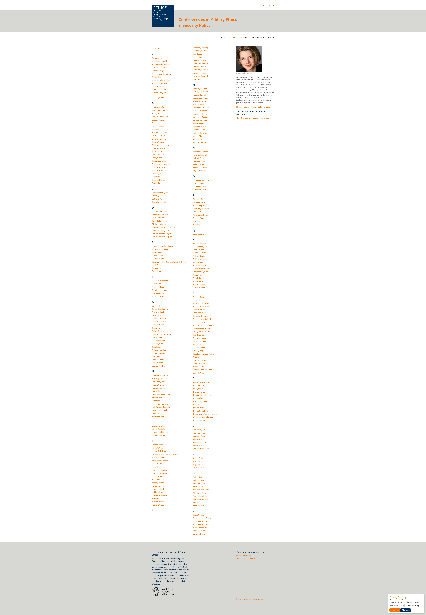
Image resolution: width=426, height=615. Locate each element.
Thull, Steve (198, 388)
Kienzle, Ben (157, 464)
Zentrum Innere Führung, (203, 518)
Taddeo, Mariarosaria (201, 382)
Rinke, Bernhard (199, 265)
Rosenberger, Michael (201, 272)
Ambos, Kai (156, 77)
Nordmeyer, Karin (200, 167)
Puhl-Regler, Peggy (200, 224)
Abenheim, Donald (159, 61)
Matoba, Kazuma (199, 104)
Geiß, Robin (156, 315)
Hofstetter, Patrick (159, 410)
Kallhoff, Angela (158, 448)
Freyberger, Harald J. (160, 293)
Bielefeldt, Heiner (159, 139)
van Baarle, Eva (199, 429)
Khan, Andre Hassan (160, 460)
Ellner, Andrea (157, 255)
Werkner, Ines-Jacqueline (203, 489)
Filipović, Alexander (160, 280)
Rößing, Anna (198, 275)
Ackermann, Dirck (159, 67)
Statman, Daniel (199, 360)
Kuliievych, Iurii (158, 492)
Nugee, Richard (199, 171)
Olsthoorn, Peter (199, 186)
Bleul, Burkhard (158, 148)
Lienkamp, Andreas (200, 63)
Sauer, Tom (197, 300)
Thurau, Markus (199, 392)
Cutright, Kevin (158, 199)
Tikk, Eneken (198, 398)
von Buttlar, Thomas (201, 439)
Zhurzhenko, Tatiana (201, 521)
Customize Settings (412, 606)
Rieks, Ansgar (198, 262)
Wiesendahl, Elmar (200, 496)
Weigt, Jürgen (198, 480)
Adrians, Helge (158, 70)
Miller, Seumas (199, 130)
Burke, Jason (157, 183)
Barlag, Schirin (158, 113)
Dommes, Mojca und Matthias (164, 227)
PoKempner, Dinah (200, 215)
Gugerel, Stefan (158, 366)
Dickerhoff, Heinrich (160, 221)
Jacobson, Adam (158, 426)
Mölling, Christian (200, 133)
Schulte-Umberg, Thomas (203, 325)
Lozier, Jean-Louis (200, 73)
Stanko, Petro (198, 357)
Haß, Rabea (156, 391)
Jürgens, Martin (158, 435)
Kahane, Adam (157, 445)
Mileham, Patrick (199, 126)
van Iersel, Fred (199, 433)
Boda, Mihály (157, 158)
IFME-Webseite (245, 555)
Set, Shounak (198, 335)
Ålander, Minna (158, 98)
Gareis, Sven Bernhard (161, 309)
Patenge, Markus (199, 199)
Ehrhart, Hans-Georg (160, 249)
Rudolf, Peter (198, 278)
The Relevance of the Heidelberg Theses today (253, 118)
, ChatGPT (156, 48)
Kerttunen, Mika (158, 457)
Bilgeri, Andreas (158, 142)
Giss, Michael (157, 337)
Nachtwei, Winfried (200, 152)
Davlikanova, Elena (159, 211)
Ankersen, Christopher (161, 80)
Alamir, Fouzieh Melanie (161, 74)
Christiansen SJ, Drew (160, 192)
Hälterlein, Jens (158, 381)
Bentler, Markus (158, 136)
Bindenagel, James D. (160, 145)
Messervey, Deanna (200, 117)
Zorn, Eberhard (199, 531)
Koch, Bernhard (158, 476)
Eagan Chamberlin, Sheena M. (163, 246)
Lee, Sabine (197, 54)
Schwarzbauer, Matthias (202, 328)
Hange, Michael (158, 385)
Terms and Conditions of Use (247, 558)
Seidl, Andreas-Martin (201, 332)
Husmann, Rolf (158, 416)
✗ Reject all (405, 610)
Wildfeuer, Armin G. (200, 499)
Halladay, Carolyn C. (160, 378)
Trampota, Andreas (200, 411)
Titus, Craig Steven (200, 401)
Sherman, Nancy (199, 338)
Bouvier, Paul (157, 173)
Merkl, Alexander (200, 111)
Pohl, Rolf (197, 212)
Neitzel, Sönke (199, 158)
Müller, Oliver (198, 136)
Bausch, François (158, 120)
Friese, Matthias (158, 296)
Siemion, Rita (198, 344)
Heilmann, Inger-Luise (161, 394)
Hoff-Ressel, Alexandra (161, 407)
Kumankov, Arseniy (159, 495)
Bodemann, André (159, 161)
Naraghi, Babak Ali (200, 155)
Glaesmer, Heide (158, 340)
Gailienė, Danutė (158, 306)
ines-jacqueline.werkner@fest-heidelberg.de (254, 107)
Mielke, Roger (198, 123)
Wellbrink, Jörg (199, 483)
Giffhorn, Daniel (158, 325)
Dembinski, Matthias (160, 214)
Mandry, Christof (199, 95)
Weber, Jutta (198, 477)
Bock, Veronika (158, 154)
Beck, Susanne (158, 126)
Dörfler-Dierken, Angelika (162, 233)
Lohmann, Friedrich (200, 70)
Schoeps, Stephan (200, 316)
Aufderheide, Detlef (160, 93)
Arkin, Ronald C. (158, 86)
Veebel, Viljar (198, 458)
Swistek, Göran (199, 373)
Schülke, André (199, 322)
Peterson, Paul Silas (201, 208)
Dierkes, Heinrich (159, 224)
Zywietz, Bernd (199, 534)
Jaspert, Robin (158, 432)
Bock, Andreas (157, 151)
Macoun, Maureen (200, 88)
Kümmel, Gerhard (159, 498)
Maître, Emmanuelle (201, 92)
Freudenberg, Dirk (159, 290)
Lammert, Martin (199, 51)
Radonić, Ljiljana (199, 243)
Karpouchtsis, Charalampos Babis (165, 454)
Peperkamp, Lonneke (201, 205)
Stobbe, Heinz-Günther (202, 369)
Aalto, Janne (157, 58)
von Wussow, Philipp (201, 448)
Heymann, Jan (157, 400)
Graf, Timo (156, 356)
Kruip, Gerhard (158, 489)
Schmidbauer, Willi (200, 313)
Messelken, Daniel (200, 114)
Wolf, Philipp (198, 502)
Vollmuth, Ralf (199, 467)
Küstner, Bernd (158, 501)
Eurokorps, (156, 268)
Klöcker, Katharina (159, 470)
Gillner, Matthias (158, 331)
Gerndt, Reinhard (159, 318)
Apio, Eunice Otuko (159, 83)
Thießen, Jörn (198, 385)
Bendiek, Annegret (159, 132)
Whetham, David (199, 493)
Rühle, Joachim (199, 284)
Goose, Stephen (158, 353)
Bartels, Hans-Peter (160, 117)
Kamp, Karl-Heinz (159, 451)
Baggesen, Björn (158, 107)
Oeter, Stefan (198, 183)
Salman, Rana (198, 297)
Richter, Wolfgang (200, 259)
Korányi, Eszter (158, 486)
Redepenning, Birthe (201, 246)
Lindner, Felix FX (199, 66)
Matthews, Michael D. (201, 107)
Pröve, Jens (197, 221)
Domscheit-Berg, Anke (161, 230)
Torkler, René (198, 407)
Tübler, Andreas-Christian (203, 417)
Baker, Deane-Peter (160, 110)
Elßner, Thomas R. (159, 259)
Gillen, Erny (156, 328)
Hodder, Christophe (160, 404)
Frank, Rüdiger (158, 287)
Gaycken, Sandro (158, 312)
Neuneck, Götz (199, 161)
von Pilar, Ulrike (199, 445)
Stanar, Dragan (199, 351)
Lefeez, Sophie (199, 57)
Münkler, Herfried (200, 142)
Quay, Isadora (198, 234)
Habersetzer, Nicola (160, 375)
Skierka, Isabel (199, 347)
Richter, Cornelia (199, 253)
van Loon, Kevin (199, 436)
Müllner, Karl (198, 139)
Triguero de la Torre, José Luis (205, 414)
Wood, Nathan (198, 505)
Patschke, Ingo (199, 202)
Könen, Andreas (158, 482)
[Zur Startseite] (163, 16)
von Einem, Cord (199, 442)
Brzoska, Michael (158, 180)
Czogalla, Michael (159, 202)
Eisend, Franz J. (158, 252)
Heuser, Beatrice (158, 397)
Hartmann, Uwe (158, 388)
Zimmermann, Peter (201, 527)
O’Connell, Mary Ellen (201, 180)
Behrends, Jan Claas (160, 129)
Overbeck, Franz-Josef (202, 190)
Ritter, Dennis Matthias (202, 268)
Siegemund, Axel (200, 341)
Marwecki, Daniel (200, 101)
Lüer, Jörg (197, 79)
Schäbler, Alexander (201, 303)
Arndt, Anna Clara (159, 89)
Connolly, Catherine (160, 196)
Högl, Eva (156, 413)
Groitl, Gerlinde (158, 359)
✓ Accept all (394, 610)
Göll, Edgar (156, 347)
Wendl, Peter (198, 486)
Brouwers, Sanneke (160, 177)
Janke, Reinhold (158, 429)
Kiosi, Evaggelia (158, 467)
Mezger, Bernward (200, 120)
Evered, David (157, 271)
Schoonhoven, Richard (202, 319)
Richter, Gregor (199, 256)
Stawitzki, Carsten (200, 363)
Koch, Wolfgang (158, 479)
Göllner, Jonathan (159, 350)
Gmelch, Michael (158, 344)
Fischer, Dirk (157, 284)
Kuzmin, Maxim (158, 505)
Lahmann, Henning (200, 47)
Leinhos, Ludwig (199, 60)
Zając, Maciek (198, 515)
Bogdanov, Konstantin (161, 164)
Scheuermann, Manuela (202, 306)
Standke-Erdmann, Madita (203, 354)
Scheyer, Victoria (199, 309)
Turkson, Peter (199, 420)
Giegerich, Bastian (159, 321)
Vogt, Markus (198, 461)
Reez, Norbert (198, 250)
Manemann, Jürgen (200, 98)
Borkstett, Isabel (159, 167)
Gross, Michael (157, 363)
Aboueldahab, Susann (161, 64)
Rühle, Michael (199, 287)
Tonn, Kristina (198, 404)
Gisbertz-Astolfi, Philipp (161, 334)
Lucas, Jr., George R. (201, 76)
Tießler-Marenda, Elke (202, 395)
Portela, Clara (198, 218)
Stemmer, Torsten (200, 366)
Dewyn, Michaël (158, 218)
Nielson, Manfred (200, 164)
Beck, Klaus (156, 123)
